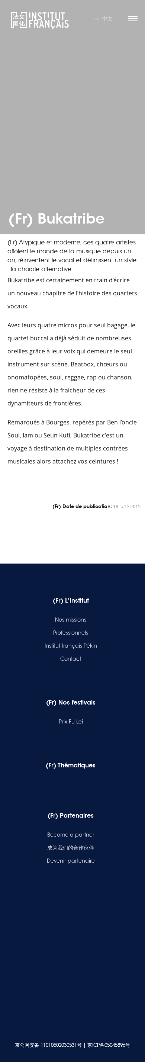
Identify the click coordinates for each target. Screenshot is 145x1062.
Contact (70, 658)
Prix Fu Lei (71, 721)
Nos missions (70, 619)
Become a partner (70, 834)
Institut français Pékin (71, 645)
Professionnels (70, 632)
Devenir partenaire (71, 860)
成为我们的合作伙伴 (70, 847)
